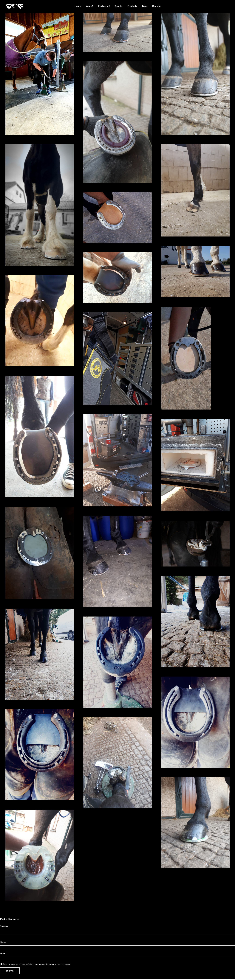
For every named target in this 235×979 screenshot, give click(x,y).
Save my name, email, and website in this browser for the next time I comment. (36, 964)
